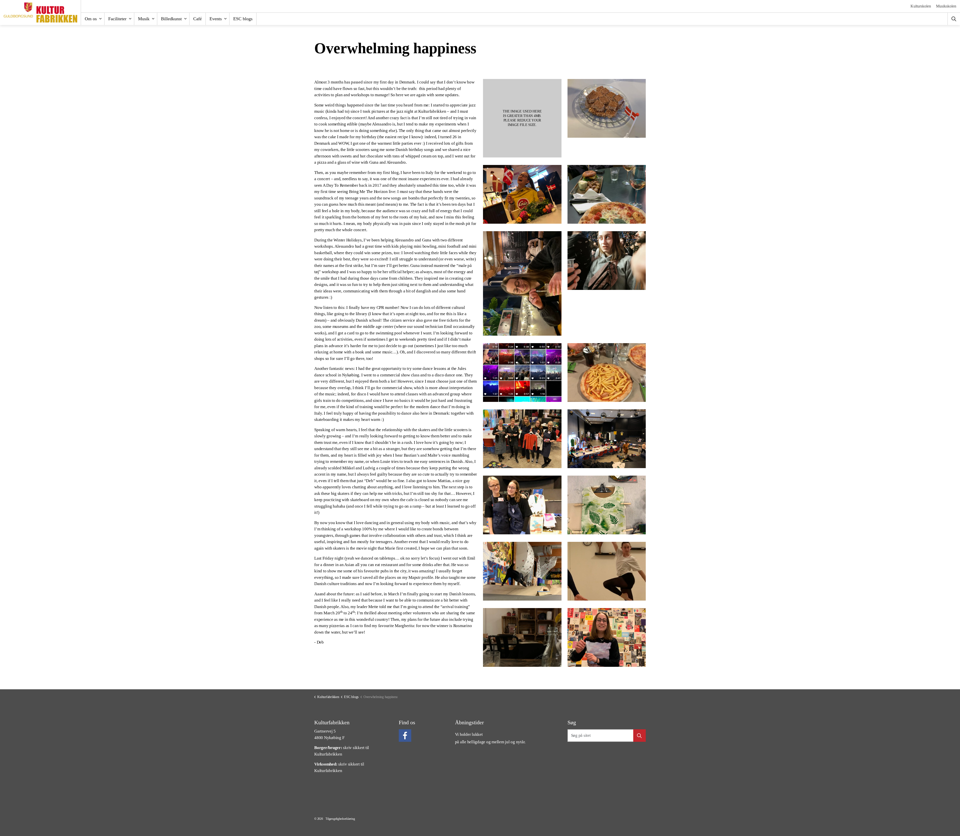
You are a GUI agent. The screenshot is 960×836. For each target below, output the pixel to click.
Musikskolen (946, 6)
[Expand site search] (954, 18)
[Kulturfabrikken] (40, 12)
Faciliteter (117, 18)
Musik (144, 18)
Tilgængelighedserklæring (340, 819)
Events (216, 18)
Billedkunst (171, 18)
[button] (522, 118)
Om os (91, 18)
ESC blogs (242, 18)
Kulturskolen (920, 6)
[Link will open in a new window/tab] (405, 735)
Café (197, 18)
